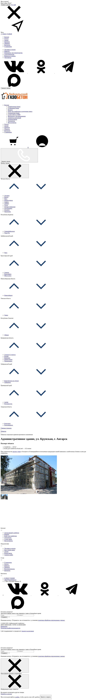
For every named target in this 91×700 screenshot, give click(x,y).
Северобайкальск (9, 231)
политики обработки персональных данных (51, 620)
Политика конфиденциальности (10, 628)
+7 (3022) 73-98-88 (6, 34)
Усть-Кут (7, 210)
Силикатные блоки (13, 113)
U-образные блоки (13, 108)
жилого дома (16, 451)
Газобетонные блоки (14, 106)
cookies (17, 697)
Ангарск (6, 195)
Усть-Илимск (8, 208)
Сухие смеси (8, 539)
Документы (7, 57)
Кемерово (7, 358)
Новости (7, 51)
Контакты (7, 45)
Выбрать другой (5, 5)
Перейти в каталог (6, 694)
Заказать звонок (5, 88)
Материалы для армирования (17, 116)
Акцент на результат (28, 631)
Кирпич (10, 110)
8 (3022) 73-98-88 (9, 578)
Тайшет (6, 203)
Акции (6, 40)
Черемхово (7, 211)
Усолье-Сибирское (9, 207)
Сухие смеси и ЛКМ (14, 114)
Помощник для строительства (13, 53)
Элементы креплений (14, 118)
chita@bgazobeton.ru (10, 580)
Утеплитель (11, 121)
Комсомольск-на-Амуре (11, 381)
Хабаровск (7, 382)
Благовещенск (8, 425)
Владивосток (8, 404)
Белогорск (7, 423)
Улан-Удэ (7, 233)
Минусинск (7, 275)
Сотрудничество (9, 54)
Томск (6, 315)
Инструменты (12, 122)
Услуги (6, 38)
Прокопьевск (8, 361)
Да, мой (13, 5)
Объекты (7, 43)
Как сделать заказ (9, 550)
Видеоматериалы (9, 569)
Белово (6, 356)
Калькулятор (8, 553)
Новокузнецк (8, 359)
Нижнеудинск (8, 200)
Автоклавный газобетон (11, 533)
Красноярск (7, 274)
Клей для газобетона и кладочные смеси (20, 111)
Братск (6, 197)
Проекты (7, 42)
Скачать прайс (8, 555)
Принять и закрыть (46, 697)
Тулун (6, 205)
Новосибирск (8, 295)
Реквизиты (4, 626)
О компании (8, 46)
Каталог (6, 37)
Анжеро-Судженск (10, 354)
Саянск (6, 202)
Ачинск (6, 272)
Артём (6, 402)
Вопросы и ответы (10, 56)
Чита (5, 199)
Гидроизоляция (12, 119)
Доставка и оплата (9, 49)
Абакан (6, 335)
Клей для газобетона (10, 536)
